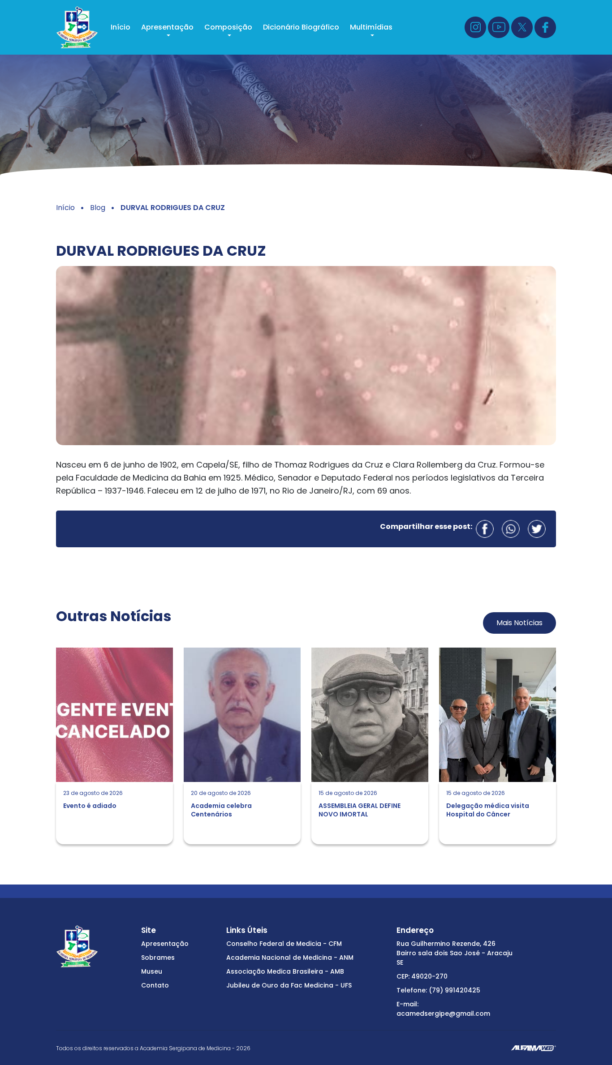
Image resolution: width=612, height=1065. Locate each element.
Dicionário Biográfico (301, 27)
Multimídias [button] (371, 27)
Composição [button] (228, 27)
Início (120, 27)
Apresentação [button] (167, 27)
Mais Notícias (519, 623)
